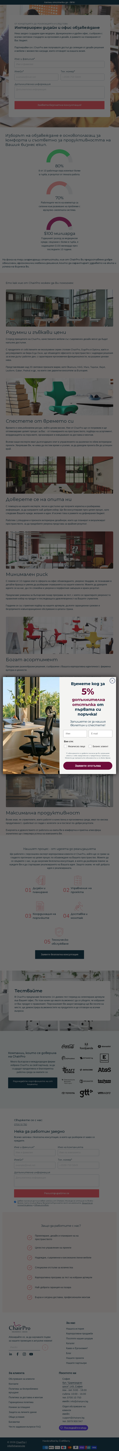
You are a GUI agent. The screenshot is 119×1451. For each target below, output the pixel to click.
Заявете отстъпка (88, 765)
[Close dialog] (112, 680)
